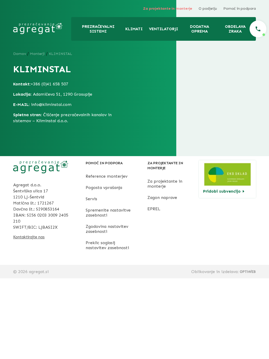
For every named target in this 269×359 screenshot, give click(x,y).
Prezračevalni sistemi (98, 29)
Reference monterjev (106, 176)
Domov (19, 54)
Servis (91, 198)
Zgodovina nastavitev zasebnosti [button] (107, 229)
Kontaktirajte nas (29, 237)
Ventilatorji (163, 29)
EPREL (154, 208)
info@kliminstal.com (51, 104)
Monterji (37, 54)
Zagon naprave (162, 197)
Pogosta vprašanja (104, 187)
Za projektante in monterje (167, 8)
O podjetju (208, 8)
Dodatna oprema (199, 29)
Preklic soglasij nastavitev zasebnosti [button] (107, 245)
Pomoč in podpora (239, 8)
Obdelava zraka (235, 29)
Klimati (134, 29)
